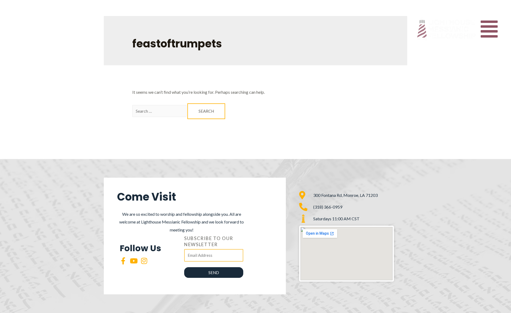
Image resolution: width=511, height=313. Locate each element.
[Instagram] (144, 260)
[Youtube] (133, 260)
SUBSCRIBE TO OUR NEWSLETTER (208, 241)
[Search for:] (159, 110)
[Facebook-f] (123, 260)
